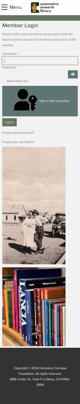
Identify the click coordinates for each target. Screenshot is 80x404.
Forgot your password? (18, 133)
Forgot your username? (18, 142)
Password (10, 67)
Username (10, 54)
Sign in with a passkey (54, 101)
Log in (9, 122)
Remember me (17, 81)
